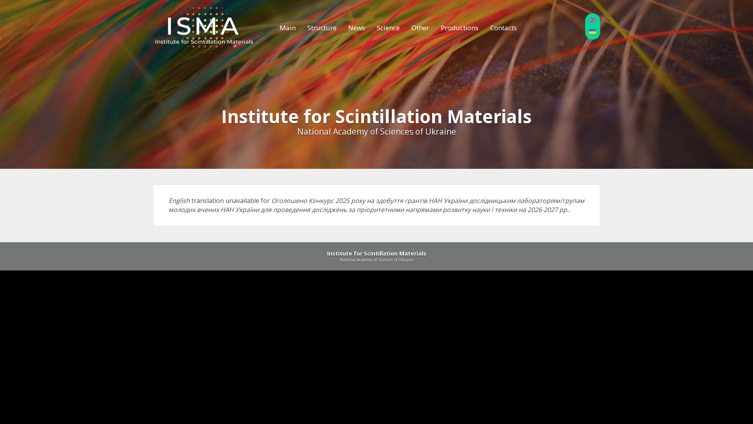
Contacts (503, 27)
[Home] (204, 28)
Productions (459, 27)
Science (388, 27)
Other (420, 27)
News (356, 27)
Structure (321, 27)
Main (288, 27)
